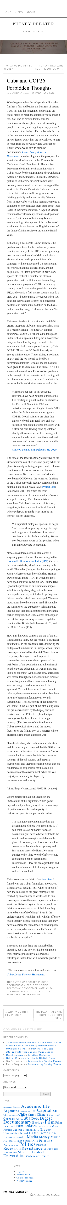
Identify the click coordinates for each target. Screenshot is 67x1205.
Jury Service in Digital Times (38, 1057)
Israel (24, 1133)
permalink (34, 994)
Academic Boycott (11, 1107)
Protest (41, 1145)
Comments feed (25, 1177)
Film (50, 1122)
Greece (45, 1129)
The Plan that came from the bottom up (49, 1015)
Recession (12, 1148)
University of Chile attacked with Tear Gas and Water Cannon (30, 1050)
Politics (12, 988)
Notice (43, 985)
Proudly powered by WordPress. (47, 1194)
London (20, 1137)
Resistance (32, 1148)
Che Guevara (10, 1114)
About (30, 12)
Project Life (48, 486)
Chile (22, 1114)
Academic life (35, 1106)
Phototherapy (10, 1144)
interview (47, 879)
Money (44, 1136)
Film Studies (26, 1125)
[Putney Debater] (33, 48)
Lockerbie (9, 1137)
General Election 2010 (26, 1129)
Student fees (10, 1152)
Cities (32, 1114)
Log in (20, 1171)
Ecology (32, 991)
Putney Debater (33, 24)
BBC (33, 1111)
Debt (35, 1118)
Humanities (11, 1133)
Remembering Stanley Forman (45, 1061)
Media (32, 1136)
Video (19, 12)
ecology (32, 985)
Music (55, 1136)
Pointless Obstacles (39, 1054)
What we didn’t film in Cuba (16, 1013)
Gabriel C (11, 1057)
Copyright (54, 1114)
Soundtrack (50, 1148)
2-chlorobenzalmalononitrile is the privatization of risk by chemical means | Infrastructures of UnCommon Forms (34, 1045)
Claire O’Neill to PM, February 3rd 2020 (34, 449)
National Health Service (17, 1140)
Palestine (45, 1140)
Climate (40, 988)
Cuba (44, 982)
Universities (14, 1155)
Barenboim (25, 1111)
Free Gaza (44, 1126)
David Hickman (15, 1054)
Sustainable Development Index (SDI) (27, 561)
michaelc (16, 93)
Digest (46, 1118)
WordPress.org (24, 1180)
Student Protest (31, 1151)
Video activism (37, 1155)
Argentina (11, 1110)
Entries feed (23, 1174)
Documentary (16, 985)
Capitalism (48, 1110)
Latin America (42, 1133)
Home (7, 12)
